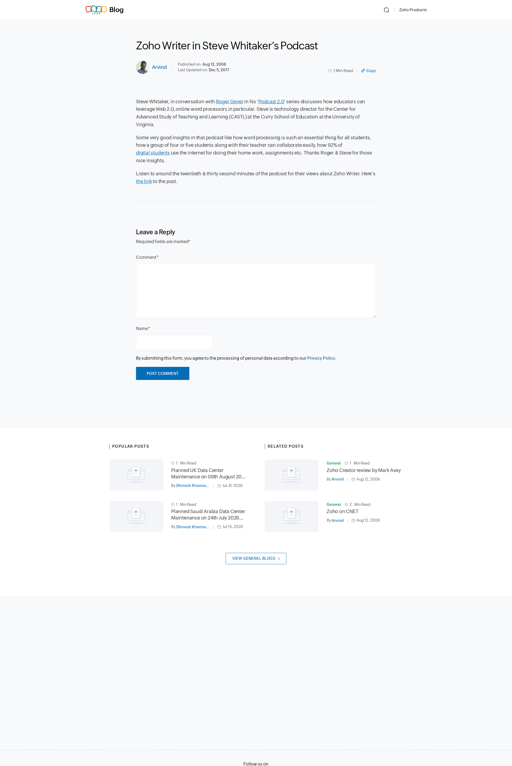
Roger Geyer (229, 101)
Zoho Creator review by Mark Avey (364, 470)
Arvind (159, 67)
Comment (146, 257)
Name (142, 328)
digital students (153, 153)
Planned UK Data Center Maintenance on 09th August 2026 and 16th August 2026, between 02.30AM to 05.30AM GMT (209, 473)
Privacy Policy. (321, 358)
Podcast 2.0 (271, 101)
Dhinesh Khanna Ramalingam (195, 485)
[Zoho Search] (386, 9)
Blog (116, 9)
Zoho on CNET (342, 511)
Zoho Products (413, 9)
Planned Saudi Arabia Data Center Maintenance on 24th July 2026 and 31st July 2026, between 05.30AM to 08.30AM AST (208, 515)
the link (144, 181)
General (334, 463)
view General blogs (253, 558)
